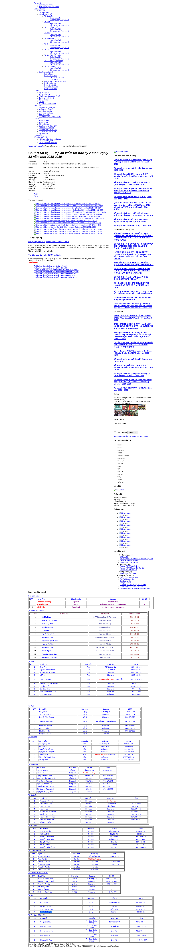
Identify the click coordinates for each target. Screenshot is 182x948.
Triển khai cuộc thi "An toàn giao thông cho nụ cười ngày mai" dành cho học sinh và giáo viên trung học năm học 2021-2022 (133, 305)
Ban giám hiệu (33, 596)
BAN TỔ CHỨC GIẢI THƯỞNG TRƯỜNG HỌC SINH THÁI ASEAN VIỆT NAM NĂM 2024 (133, 263)
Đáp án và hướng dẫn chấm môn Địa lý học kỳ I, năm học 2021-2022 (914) (74, 208)
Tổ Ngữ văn (32, 795)
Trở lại (36, 196)
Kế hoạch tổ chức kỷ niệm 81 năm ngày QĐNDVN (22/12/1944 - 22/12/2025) (132, 183)
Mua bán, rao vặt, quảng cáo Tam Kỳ (133, 585)
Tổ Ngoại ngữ (33, 764)
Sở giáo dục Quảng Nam (129, 562)
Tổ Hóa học (32, 737)
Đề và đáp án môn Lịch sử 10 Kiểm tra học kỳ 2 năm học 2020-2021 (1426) (74, 229)
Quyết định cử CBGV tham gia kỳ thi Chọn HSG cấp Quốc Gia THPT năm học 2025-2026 (133, 162)
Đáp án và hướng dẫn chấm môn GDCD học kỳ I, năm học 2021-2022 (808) (74, 214)
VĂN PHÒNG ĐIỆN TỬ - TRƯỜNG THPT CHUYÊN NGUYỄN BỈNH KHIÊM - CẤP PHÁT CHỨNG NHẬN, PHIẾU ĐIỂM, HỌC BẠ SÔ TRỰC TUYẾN (133, 236)
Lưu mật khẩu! (122, 432)
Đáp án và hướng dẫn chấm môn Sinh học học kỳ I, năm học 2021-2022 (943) (75, 219)
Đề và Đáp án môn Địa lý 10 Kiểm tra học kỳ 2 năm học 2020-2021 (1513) (74, 223)
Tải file (36, 194)
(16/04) (50, 266)
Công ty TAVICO (125, 583)
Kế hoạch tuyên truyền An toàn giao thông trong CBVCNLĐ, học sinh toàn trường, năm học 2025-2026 (133, 190)
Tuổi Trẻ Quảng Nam (127, 579)
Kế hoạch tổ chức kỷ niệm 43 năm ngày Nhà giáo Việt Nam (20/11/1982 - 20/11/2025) (133, 214)
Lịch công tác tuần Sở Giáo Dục (131, 587)
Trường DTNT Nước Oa (128, 570)
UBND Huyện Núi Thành (129, 560)
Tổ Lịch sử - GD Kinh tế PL (38, 873)
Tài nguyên (40, 146)
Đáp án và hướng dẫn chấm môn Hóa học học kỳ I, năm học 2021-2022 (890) (75, 210)
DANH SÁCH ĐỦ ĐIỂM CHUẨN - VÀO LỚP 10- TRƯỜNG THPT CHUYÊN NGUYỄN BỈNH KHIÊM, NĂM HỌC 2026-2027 (133, 326)
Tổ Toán (31, 661)
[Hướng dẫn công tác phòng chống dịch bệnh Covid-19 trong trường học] (118, 410)
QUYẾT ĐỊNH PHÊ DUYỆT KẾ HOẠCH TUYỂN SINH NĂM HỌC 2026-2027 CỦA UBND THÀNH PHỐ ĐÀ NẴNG (133, 246)
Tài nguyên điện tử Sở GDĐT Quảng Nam (135, 588)
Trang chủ (32, 146)
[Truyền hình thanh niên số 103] (118, 416)
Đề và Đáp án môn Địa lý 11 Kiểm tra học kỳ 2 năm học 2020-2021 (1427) (74, 225)
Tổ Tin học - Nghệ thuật (36, 850)
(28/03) (55, 273)
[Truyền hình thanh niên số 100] (126, 416)
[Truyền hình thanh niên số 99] (134, 416)
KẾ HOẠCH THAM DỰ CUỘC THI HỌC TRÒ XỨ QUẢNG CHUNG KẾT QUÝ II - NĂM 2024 (133, 292)
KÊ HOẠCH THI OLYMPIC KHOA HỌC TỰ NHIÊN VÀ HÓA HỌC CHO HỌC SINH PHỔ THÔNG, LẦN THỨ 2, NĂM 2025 (132, 271)
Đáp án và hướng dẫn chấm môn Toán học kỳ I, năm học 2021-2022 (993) (74, 204)
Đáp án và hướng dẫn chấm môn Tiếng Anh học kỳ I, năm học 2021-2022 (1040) (76, 212)
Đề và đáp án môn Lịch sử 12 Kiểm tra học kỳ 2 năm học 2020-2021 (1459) (74, 231)
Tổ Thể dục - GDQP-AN (36, 915)
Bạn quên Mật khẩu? (121, 436)
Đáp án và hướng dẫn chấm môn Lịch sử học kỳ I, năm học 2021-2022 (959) (75, 206)
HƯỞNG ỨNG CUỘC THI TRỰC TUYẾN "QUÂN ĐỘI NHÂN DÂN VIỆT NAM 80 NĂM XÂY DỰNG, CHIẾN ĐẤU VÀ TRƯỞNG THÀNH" (132, 255)
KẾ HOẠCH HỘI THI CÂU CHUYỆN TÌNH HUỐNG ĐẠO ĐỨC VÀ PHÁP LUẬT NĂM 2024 (131, 285)
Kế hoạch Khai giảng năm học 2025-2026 (132, 225)
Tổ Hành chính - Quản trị (37, 610)
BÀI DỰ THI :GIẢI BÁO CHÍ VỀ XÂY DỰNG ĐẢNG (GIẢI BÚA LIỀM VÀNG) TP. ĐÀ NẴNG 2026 (133, 318)
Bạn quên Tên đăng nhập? (139, 436)
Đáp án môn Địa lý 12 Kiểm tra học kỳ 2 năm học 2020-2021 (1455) (71, 227)
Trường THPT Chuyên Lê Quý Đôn (132, 568)
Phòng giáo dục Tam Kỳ (128, 574)
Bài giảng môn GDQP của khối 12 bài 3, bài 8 (48, 242)
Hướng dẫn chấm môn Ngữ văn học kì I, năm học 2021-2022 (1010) (72, 221)
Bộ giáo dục (124, 557)
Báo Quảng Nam (126, 581)
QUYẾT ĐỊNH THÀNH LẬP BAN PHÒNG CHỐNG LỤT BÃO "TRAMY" (131, 278)
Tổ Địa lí (31, 895)
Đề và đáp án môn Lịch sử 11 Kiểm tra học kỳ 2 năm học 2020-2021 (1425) (74, 233)
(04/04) (56, 272)
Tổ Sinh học (32, 825)
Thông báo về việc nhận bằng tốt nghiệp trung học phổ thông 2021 (132, 298)
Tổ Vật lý (31, 706)
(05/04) (56, 270)
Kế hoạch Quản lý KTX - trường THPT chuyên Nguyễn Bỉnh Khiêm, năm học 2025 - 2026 (133, 176)
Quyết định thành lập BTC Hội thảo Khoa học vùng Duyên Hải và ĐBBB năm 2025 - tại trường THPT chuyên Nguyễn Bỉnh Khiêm (132, 206)
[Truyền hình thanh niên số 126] (134, 410)
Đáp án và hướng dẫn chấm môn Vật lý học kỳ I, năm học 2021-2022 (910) (74, 216)
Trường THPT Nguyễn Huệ (129, 566)
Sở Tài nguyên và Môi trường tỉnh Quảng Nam (136, 559)
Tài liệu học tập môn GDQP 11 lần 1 (44, 255)
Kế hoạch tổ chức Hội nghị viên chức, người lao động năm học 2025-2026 (131, 220)
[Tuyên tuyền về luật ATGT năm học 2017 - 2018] (126, 410)
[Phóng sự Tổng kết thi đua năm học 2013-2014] (142, 410)
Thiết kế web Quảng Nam (129, 577)
